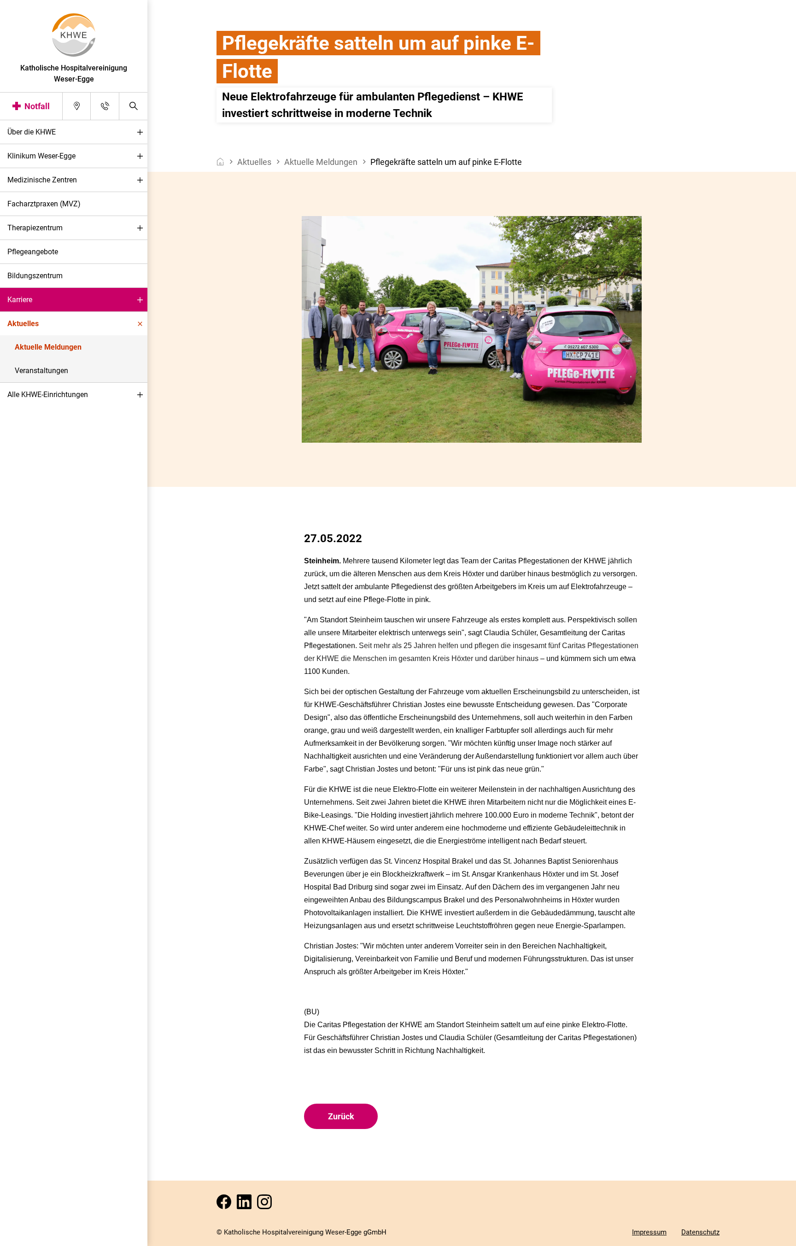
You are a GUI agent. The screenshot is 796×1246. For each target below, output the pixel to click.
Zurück (341, 1116)
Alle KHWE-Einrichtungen (47, 394)
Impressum (649, 1232)
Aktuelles (23, 323)
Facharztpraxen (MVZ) (44, 203)
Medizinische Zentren (42, 179)
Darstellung (35, 1236)
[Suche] (133, 106)
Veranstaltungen (41, 370)
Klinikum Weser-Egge (41, 156)
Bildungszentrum (35, 275)
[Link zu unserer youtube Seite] (246, 1204)
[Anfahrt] (77, 106)
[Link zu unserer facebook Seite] (226, 1204)
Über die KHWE (31, 132)
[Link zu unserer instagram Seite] (266, 1204)
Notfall (37, 106)
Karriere (19, 299)
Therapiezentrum (35, 227)
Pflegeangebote (32, 251)
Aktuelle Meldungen (48, 347)
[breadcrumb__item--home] (220, 162)
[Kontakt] (105, 106)
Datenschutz (700, 1232)
